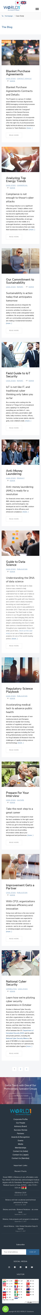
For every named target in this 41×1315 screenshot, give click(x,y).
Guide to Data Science (15, 563)
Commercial (22, 185)
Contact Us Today (21, 1096)
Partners (20, 1133)
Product (21, 478)
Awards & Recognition (20, 1137)
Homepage (9, 16)
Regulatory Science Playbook (19, 690)
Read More (14, 135)
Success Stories (20, 1130)
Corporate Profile (20, 1119)
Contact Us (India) (20, 1151)
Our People (20, 1123)
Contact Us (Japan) (21, 1155)
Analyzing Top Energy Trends (16, 179)
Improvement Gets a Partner (20, 886)
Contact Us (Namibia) (20, 1158)
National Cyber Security (16, 983)
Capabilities (11, 989)
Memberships (20, 1148)
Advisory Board (20, 1126)
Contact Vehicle (24, 78)
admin (12, 81)
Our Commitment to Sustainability (20, 281)
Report (20, 287)
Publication (22, 569)
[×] (5, 1309)
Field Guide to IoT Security (18, 374)
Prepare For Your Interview (17, 794)
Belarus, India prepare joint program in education (20, 1219)
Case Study (11, 78)
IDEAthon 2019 (20, 1193)
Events (20, 1140)
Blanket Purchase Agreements (18, 72)
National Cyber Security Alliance (17, 1038)
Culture (20, 800)
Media (20, 1144)
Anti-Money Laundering (14, 472)
